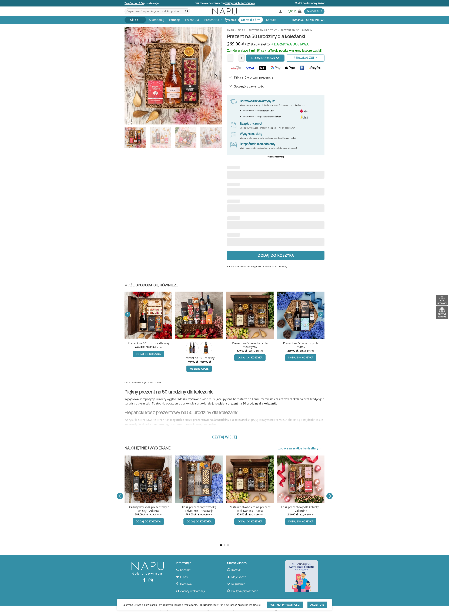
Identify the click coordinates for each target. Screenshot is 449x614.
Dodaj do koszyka (276, 255)
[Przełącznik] (230, 78)
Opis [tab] (127, 382)
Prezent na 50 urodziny (296, 30)
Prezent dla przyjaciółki (250, 266)
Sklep (241, 30)
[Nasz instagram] (151, 580)
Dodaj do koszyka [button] (178, 357)
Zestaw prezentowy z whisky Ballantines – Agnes (251, 508)
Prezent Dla (191, 20)
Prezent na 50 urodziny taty (280, 343)
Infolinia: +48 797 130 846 (308, 20)
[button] (280, 11)
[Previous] (131, 76)
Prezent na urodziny (263, 30)
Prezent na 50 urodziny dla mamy (178, 345)
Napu (230, 30)
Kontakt (271, 20)
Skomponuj (156, 20)
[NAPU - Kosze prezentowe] (224, 11)
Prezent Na (211, 20)
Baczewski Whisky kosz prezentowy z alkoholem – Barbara (149, 510)
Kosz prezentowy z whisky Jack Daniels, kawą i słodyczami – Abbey (200, 510)
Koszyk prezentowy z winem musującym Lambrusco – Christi (302, 508)
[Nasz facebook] (144, 580)
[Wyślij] (187, 11)
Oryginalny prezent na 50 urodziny (229, 345)
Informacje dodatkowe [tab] (146, 382)
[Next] (215, 76)
